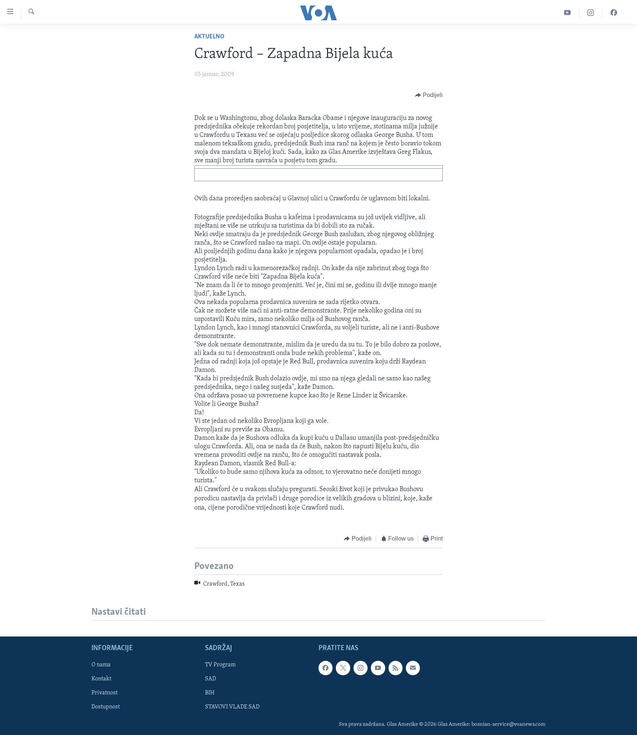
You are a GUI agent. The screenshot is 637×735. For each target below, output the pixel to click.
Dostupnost (105, 707)
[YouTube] (567, 12)
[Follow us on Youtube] (378, 668)
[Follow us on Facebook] (325, 668)
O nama (101, 665)
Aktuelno (209, 37)
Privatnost (104, 693)
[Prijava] (413, 668)
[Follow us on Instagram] (361, 668)
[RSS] (396, 668)
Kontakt (101, 679)
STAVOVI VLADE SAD (232, 707)
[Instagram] (590, 12)
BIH (210, 693)
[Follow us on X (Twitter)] (343, 668)
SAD (210, 679)
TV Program (220, 665)
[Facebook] (613, 12)
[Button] (429, 95)
